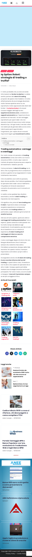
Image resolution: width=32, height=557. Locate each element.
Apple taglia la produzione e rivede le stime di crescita (15, 539)
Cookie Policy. (21, 554)
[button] (11, 3)
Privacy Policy (10, 554)
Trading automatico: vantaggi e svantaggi (13, 142)
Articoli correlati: (10, 145)
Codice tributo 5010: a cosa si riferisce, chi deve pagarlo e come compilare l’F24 (16, 412)
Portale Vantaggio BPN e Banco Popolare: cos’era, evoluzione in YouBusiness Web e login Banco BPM (15, 444)
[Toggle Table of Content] (27, 138)
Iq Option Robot (13, 108)
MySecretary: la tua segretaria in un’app (20, 385)
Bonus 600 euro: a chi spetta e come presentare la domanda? (15, 484)
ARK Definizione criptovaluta (16, 498)
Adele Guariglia (7, 418)
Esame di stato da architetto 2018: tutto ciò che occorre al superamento (21, 373)
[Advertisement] (16, 29)
